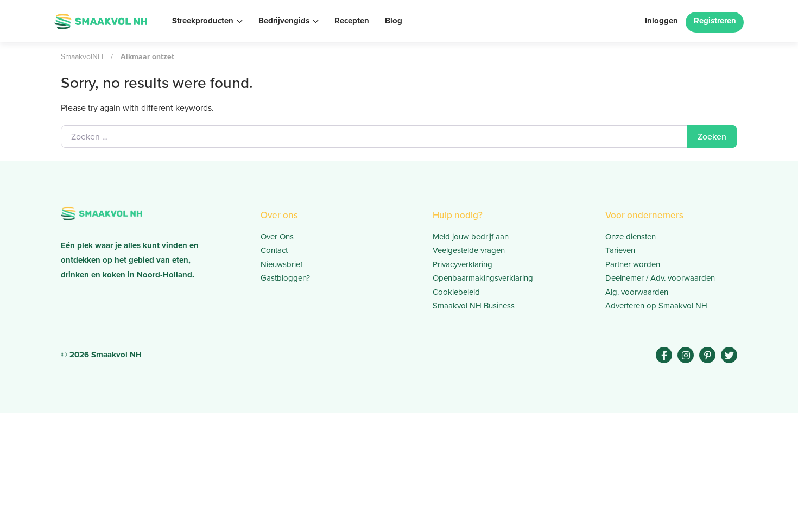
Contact (274, 250)
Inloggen (661, 21)
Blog (393, 21)
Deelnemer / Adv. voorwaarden (660, 278)
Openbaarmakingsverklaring (483, 278)
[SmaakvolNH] (100, 20)
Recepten (351, 21)
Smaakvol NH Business (474, 306)
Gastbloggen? (285, 278)
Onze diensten (630, 237)
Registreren (715, 21)
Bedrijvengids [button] (283, 21)
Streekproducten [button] (202, 21)
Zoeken (712, 136)
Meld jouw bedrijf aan (471, 237)
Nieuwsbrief (281, 264)
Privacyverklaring (462, 264)
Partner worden (632, 264)
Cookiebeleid (456, 292)
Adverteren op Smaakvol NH (656, 306)
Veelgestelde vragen (469, 250)
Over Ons (277, 237)
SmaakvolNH (82, 56)
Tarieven (620, 250)
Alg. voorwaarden (636, 292)
